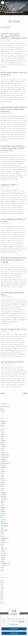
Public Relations (5, 538)
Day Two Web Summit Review (12, 362)
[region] (14, 625)
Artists (2, 429)
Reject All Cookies (14, 628)
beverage (3, 440)
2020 (2, 586)
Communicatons (5, 457)
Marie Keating (4, 523)
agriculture (3, 423)
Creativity (3, 471)
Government (4, 498)
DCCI (2, 473)
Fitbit (2, 486)
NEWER (25, 393)
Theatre (3, 561)
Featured (3, 484)
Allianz (2, 425)
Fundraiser (3, 492)
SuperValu (3, 555)
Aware (2, 438)
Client (2, 450)
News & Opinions (5, 406)
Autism (2, 434)
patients (3, 532)
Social (2, 546)
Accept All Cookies (14, 633)
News (2, 408)
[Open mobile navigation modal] (26, 2)
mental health (4, 526)
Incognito (3, 511)
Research (3, 540)
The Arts (3, 559)
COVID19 (3, 467)
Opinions (3, 410)
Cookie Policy (21, 621)
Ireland (7, 2)
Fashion (2, 482)
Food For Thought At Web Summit (13, 329)
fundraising (3, 494)
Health (2, 505)
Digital (2, 478)
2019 (2, 589)
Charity (2, 448)
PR (1, 534)
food (2, 490)
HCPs (2, 503)
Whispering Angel (5, 563)
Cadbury (3, 444)
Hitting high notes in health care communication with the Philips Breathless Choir (13, 148)
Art (1, 427)
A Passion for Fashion (9, 185)
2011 (2, 603)
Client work (3, 452)
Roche (2, 544)
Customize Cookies (14, 624)
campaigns (3, 446)
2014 (2, 597)
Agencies (3, 421)
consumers (3, 459)
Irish (2, 517)
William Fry (4, 565)
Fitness (2, 488)
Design (2, 475)
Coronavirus (4, 461)
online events (4, 530)
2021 (2, 584)
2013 (2, 599)
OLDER (2, 393)
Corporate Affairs (5, 463)
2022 (2, 582)
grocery (3, 500)
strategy (3, 551)
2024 (2, 580)
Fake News (3, 480)
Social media (4, 549)
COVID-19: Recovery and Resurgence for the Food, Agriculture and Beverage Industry (14, 36)
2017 (2, 591)
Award (2, 436)
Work (2, 569)
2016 (2, 593)
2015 (2, 595)
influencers (3, 513)
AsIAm (2, 432)
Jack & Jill (3, 519)
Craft (2, 469)
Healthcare (3, 507)
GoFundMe (3, 496)
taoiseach (3, 557)
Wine (2, 567)
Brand (2, 442)
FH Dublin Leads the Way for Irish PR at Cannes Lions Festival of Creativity (13, 260)
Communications (5, 455)
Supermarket (4, 553)
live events (3, 521)
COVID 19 (3, 465)
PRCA (2, 536)
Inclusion (3, 509)
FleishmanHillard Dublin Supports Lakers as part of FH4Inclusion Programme (13, 109)
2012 (2, 601)
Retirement (3, 542)
